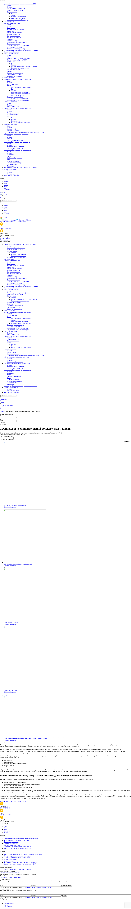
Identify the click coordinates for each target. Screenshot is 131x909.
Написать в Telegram (24, 220)
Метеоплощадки (12, 12)
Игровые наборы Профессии (16, 8)
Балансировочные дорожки (15, 29)
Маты (9, 156)
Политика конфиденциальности (10, 872)
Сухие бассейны (12, 164)
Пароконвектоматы (13, 114)
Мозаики (10, 39)
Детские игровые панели (14, 32)
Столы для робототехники (15, 140)
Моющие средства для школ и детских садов (17, 856)
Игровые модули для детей (15, 34)
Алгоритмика (11, 28)
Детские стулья (11, 61)
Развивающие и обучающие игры (17, 42)
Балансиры (10, 154)
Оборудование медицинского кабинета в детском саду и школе (26, 132)
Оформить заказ (18, 877)
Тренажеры (10, 166)
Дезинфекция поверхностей (19, 92)
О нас (5, 183)
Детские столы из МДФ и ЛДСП (17, 60)
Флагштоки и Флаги (13, 174)
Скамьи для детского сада (15, 73)
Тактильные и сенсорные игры (16, 49)
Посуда (9, 116)
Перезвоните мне (5, 240)
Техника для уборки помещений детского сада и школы (20, 862)
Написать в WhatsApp (9, 220)
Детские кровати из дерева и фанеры (18, 58)
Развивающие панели (13, 44)
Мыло (9, 85)
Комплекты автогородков (15, 10)
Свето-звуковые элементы (15, 148)
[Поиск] (0, 202)
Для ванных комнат (13, 84)
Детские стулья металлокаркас (20, 68)
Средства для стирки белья (15, 97)
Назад (9, 5)
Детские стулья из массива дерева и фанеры (24, 66)
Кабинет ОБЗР (11, 129)
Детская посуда (15, 121)
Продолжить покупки (6, 877)
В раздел (9, 7)
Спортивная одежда (13, 161)
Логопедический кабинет (11, 843)
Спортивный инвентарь (14, 162)
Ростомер (10, 71)
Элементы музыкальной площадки (17, 20)
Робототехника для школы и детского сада (16, 840)
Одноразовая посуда (13, 113)
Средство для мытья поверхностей (17, 98)
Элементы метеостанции (18, 18)
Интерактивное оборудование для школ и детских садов (21, 838)
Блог (5, 188)
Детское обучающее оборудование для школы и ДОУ (20, 864)
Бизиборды (10, 31)
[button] (10, 507)
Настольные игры (12, 40)
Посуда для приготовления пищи (21, 122)
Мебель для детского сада (11, 842)
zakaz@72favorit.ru (5, 228)
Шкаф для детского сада (14, 76)
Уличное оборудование (11, 859)
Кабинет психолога (13, 130)
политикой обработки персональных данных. (38, 887)
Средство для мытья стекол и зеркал (18, 100)
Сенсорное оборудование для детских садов (17, 857)
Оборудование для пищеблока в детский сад (17, 848)
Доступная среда (9, 861)
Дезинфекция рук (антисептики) (20, 93)
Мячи (9, 159)
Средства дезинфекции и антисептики (19, 87)
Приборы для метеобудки (18, 16)
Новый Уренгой (8, 906)
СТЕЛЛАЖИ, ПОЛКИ (14, 74)
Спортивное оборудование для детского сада (17, 846)
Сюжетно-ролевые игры (14, 47)
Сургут (6, 905)
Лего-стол (10, 138)
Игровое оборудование (14, 69)
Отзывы (6, 186)
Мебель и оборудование (14, 158)
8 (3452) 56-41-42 (5, 238)
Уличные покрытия (13, 106)
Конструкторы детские (14, 37)
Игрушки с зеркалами (13, 36)
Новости (6, 826)
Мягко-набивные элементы (15, 146)
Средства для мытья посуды (15, 95)
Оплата (6, 185)
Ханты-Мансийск (9, 903)
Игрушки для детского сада (12, 845)
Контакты (7, 189)
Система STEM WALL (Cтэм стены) (18, 45)
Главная (6, 181)
